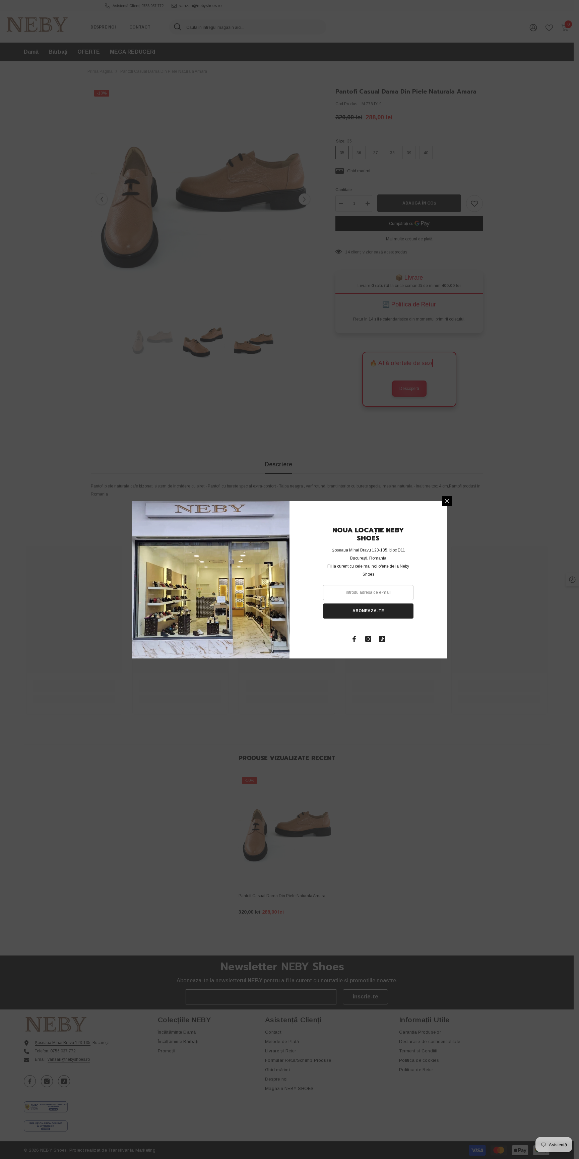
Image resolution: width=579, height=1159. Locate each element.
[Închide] (447, 501)
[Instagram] (368, 639)
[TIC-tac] (382, 639)
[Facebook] (354, 639)
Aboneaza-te (368, 611)
